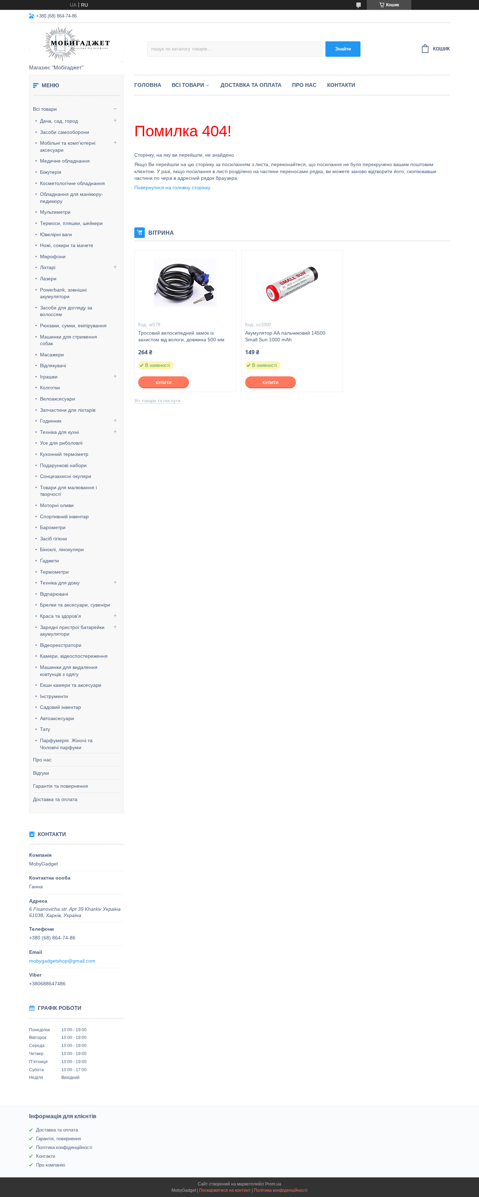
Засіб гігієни (53, 538)
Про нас (42, 759)
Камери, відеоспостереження (74, 656)
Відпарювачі (54, 594)
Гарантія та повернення (60, 786)
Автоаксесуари (57, 718)
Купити (163, 383)
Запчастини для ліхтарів (67, 410)
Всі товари (45, 109)
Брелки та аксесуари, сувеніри (75, 605)
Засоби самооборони (64, 132)
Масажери (52, 354)
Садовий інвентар (60, 707)
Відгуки (41, 773)
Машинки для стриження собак (68, 340)
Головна (147, 85)
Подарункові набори (63, 465)
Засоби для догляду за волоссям (66, 311)
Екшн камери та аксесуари (70, 685)
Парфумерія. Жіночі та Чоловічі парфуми (66, 744)
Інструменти (54, 696)
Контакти (341, 85)
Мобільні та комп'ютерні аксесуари (67, 146)
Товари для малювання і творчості (68, 491)
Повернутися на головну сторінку (172, 187)
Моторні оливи (57, 505)
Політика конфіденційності (64, 1147)
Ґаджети (49, 560)
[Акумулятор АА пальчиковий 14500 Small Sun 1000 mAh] (292, 285)
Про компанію (50, 1165)
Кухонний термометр (64, 454)
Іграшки (49, 376)
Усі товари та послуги (157, 400)
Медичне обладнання (65, 161)
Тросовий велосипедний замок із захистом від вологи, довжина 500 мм (181, 336)
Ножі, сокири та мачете (66, 245)
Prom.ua (273, 1184)
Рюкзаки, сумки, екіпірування (73, 325)
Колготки (50, 387)
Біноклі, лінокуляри (62, 549)
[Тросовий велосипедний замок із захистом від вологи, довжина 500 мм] (185, 285)
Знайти (343, 49)
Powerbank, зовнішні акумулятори (63, 293)
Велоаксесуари (57, 399)
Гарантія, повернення (58, 1138)
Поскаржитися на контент (225, 1190)
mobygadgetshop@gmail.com (62, 961)
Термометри (54, 572)
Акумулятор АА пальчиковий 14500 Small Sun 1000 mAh (285, 336)
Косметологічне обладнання (72, 183)
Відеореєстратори (60, 645)
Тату (45, 729)
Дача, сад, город (59, 121)
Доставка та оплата (55, 799)
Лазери (48, 278)
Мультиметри (55, 212)
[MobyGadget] (88, 44)
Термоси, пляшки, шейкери (71, 223)
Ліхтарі (47, 267)
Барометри (53, 527)
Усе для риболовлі (61, 443)
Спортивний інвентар (64, 516)
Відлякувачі (53, 365)
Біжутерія (50, 172)
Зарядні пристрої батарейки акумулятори (72, 630)
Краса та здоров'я (60, 616)
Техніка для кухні (59, 432)
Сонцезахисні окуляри (65, 476)
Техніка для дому (60, 583)
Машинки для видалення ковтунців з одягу (68, 670)
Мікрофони (53, 256)
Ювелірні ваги (56, 234)
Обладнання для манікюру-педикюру (71, 197)
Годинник (50, 421)
